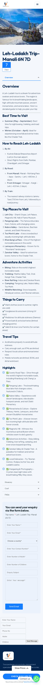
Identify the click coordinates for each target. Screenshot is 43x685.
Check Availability (21, 676)
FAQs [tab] (7, 494)
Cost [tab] (7, 488)
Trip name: (10, 514)
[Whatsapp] (36, 679)
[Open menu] (37, 4)
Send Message (32, 641)
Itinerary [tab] (8, 482)
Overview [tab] (9, 77)
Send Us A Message (31, 682)
